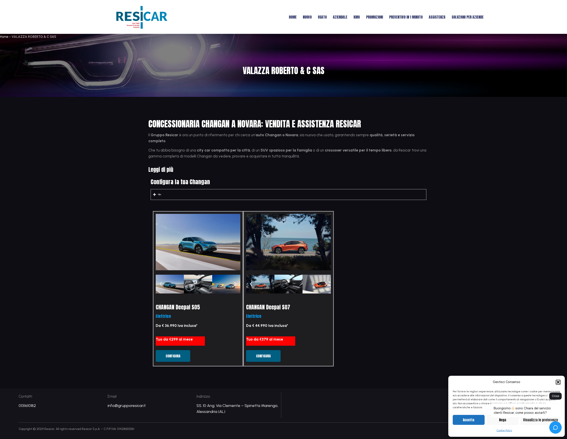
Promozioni (374, 17)
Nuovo (307, 17)
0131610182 (27, 405)
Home (293, 17)
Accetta (468, 419)
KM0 (356, 17)
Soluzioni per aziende (468, 17)
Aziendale (340, 17)
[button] (558, 382)
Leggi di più (160, 170)
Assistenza (437, 17)
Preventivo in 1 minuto (406, 17)
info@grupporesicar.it (127, 405)
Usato (322, 17)
